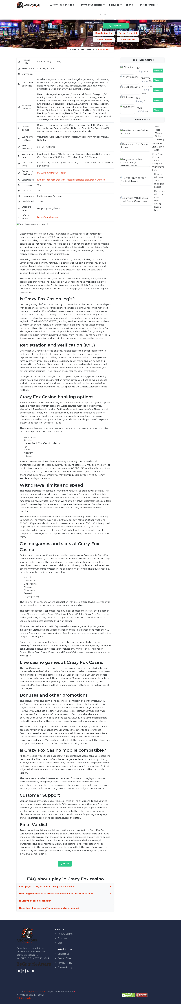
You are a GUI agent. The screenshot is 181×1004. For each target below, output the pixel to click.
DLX (138, 98)
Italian (84, 180)
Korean (92, 180)
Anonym (145, 78)
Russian (70, 180)
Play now (116, 25)
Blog (103, 15)
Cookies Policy (64, 967)
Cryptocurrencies (92, 5)
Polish (77, 180)
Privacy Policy (64, 963)
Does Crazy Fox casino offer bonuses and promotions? (49, 908)
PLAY (66, 863)
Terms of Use (64, 958)
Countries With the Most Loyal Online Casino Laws (159, 200)
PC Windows (44, 173)
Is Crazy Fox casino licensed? (35, 901)
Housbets (147, 86)
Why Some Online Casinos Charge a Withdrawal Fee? (158, 162)
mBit (139, 108)
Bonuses (114, 5)
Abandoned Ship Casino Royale (158, 146)
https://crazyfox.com (47, 217)
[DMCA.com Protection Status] (128, 995)
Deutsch (60, 180)
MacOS (55, 173)
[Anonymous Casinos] (28, 5)
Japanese (51, 180)
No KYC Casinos (65, 934)
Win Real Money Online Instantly (159, 133)
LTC (138, 68)
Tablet (62, 173)
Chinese (100, 180)
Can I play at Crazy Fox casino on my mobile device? (47, 886)
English (41, 180)
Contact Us (63, 954)
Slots (129, 5)
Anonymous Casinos (62, 5)
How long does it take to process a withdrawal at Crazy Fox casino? (56, 893)
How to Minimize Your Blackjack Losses (159, 180)
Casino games (148, 5)
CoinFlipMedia (24, 998)
